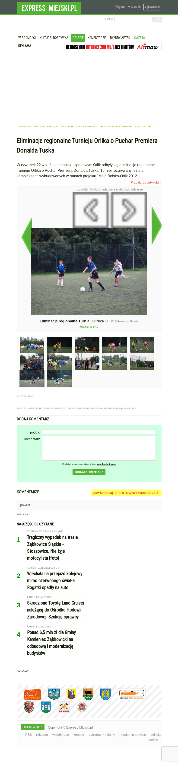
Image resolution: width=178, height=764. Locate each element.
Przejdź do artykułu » (146, 182)
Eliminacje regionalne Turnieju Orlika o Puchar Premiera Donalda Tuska (104, 126)
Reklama (24, 46)
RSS (28, 734)
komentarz (32, 439)
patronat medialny (102, 734)
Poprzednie (26, 237)
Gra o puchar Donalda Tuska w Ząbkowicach (106, 408)
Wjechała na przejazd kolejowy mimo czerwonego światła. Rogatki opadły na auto (54, 580)
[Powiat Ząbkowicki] (29, 699)
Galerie (78, 38)
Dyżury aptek (120, 38)
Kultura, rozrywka (54, 38)
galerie (47, 126)
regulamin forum (106, 464)
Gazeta (139, 38)
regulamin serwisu (132, 734)
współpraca (60, 734)
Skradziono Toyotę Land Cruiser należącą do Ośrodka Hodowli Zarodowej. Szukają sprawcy (55, 610)
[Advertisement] (89, 86)
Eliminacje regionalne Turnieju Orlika (50, 408)
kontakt (78, 734)
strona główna (28, 126)
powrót (25, 505)
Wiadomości (27, 38)
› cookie (108, 19)
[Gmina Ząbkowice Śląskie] (50, 699)
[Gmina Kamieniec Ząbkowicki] (102, 699)
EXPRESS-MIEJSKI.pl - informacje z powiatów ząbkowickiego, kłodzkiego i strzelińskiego (49, 7)
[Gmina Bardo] (68, 699)
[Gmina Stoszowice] (128, 699)
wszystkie (134, 7)
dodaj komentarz (89, 472)
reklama (42, 734)
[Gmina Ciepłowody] (84, 699)
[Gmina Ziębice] (42, 712)
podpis (35, 432)
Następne (157, 225)
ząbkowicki (152, 7)
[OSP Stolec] (60, 712)
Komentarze (97, 38)
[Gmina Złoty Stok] (25, 712)
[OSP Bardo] (78, 711)
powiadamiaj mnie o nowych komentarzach (126, 492)
